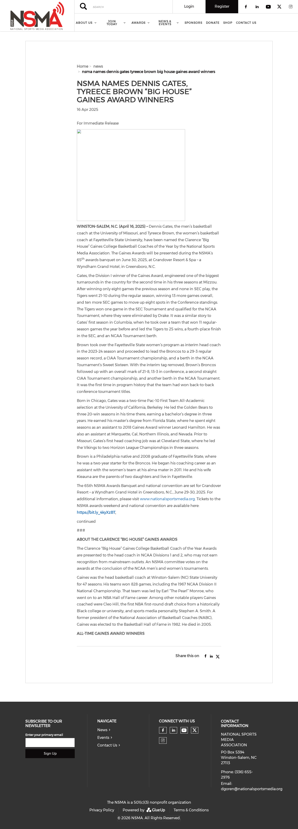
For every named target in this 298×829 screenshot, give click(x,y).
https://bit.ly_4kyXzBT (96, 512)
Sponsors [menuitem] (193, 22)
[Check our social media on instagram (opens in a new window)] (163, 740)
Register (222, 6)
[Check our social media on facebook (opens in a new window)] (163, 730)
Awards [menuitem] (139, 22)
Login (189, 6)
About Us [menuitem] (84, 22)
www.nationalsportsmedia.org (167, 499)
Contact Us (107, 745)
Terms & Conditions (191, 810)
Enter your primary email (44, 735)
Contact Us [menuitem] (246, 22)
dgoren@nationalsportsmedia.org (251, 789)
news (98, 66)
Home (82, 66)
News (102, 730)
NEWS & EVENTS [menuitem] (165, 23)
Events (103, 737)
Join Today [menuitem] (112, 23)
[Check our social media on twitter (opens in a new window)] (195, 730)
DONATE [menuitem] (213, 22)
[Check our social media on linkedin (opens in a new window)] (173, 730)
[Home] (37, 16)
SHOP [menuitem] (227, 22)
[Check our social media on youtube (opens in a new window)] (184, 730)
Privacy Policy (101, 810)
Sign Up (50, 753)
